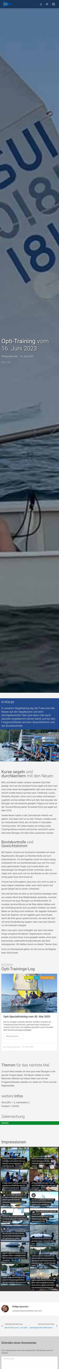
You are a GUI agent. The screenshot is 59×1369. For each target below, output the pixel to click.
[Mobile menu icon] (53, 4)
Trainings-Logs (47, 978)
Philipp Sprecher (13, 1047)
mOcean (28, 978)
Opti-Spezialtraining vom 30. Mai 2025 (26, 1016)
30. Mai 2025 (28, 1047)
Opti (36, 978)
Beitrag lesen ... (13, 1036)
